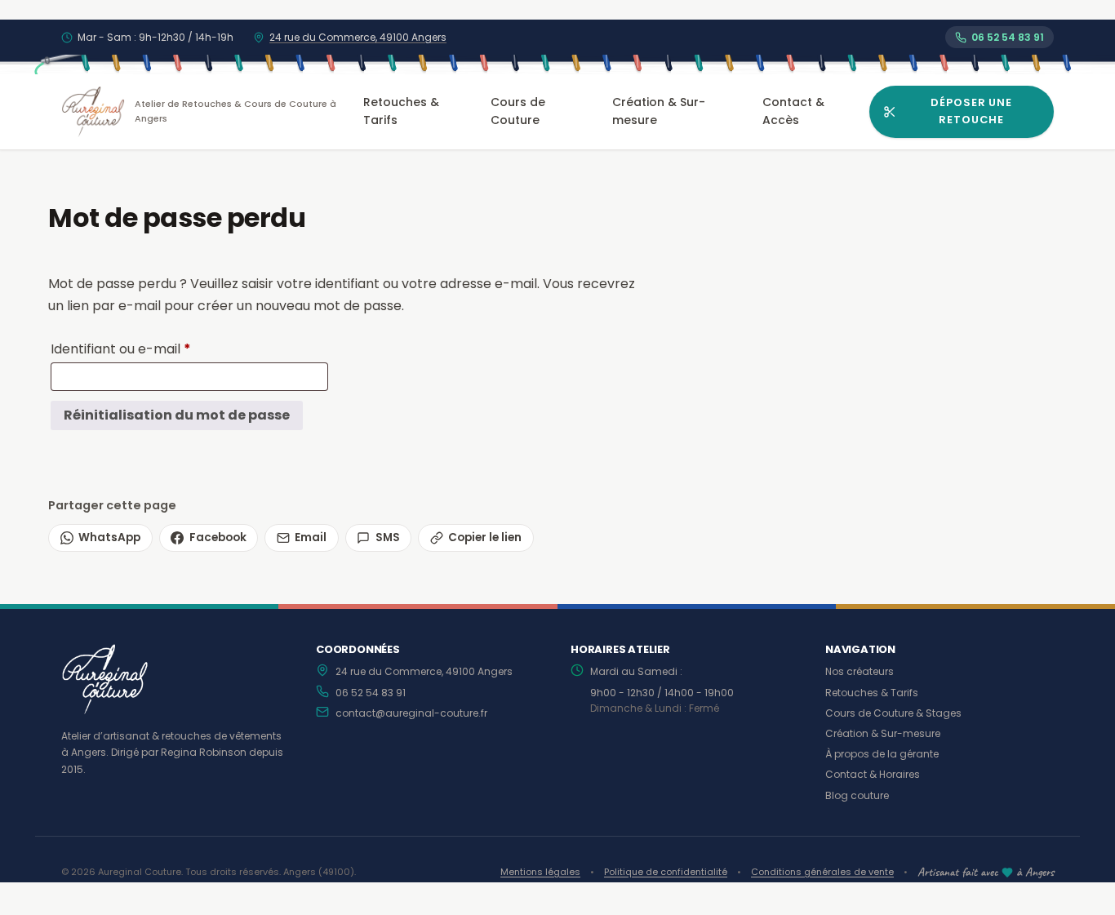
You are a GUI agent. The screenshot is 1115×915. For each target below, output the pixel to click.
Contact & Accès (793, 111)
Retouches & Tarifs (401, 111)
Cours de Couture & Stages (893, 713)
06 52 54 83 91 (370, 693)
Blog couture (857, 795)
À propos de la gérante (882, 754)
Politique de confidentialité (665, 871)
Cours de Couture (518, 111)
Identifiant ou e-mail (156, 348)
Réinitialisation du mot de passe (177, 415)
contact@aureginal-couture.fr (411, 713)
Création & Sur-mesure (658, 111)
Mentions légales (540, 871)
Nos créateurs (859, 671)
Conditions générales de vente (822, 871)
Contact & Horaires (872, 774)
